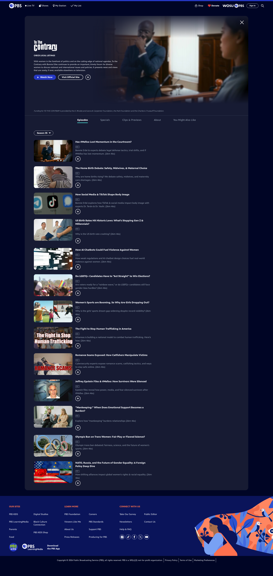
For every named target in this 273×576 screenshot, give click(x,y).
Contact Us (149, 521)
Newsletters (126, 521)
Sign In (253, 6)
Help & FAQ (125, 529)
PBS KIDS (13, 514)
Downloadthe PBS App (53, 547)
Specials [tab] (105, 119)
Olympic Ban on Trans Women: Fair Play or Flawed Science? (110, 436)
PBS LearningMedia (19, 521)
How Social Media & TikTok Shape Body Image (102, 194)
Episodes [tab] (82, 119)
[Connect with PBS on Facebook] (134, 536)
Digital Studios (41, 514)
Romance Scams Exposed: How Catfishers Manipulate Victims (111, 355)
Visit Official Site (70, 77)
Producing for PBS (98, 537)
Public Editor (150, 514)
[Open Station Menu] (233, 6)
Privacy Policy (171, 560)
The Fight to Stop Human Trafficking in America (103, 328)
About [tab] (157, 119)
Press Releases (71, 537)
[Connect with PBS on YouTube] (146, 536)
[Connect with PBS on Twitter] (140, 536)
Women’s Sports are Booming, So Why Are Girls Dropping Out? (112, 302)
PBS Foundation (72, 514)
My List (77, 5)
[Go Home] (242, 22)
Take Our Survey (128, 514)
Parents (13, 529)
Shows (45, 5)
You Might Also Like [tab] (184, 119)
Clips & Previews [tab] (131, 119)
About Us (69, 529)
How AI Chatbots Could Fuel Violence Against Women (107, 249)
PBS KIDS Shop (41, 532)
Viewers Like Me (72, 521)
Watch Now (46, 77)
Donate (215, 5)
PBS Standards (96, 521)
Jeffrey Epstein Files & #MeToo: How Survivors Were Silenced (111, 381)
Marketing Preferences (204, 560)
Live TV (30, 5)
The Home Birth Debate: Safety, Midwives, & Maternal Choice (111, 168)
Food (11, 537)
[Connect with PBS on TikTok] (128, 536)
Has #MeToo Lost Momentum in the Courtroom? (103, 141)
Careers (93, 514)
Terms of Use (186, 560)
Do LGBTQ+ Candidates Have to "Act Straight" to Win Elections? (112, 276)
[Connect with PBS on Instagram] (122, 536)
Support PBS (95, 529)
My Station (60, 5)
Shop (200, 5)
